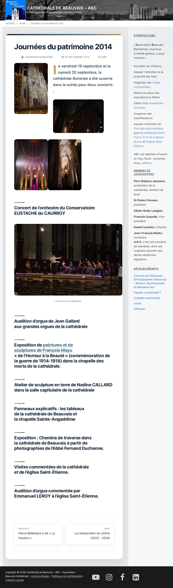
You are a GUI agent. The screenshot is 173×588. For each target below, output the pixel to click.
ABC (104, 57)
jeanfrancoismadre (38, 57)
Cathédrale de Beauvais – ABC (62, 8)
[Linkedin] (136, 577)
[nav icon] (166, 10)
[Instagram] (109, 577)
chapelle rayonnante (147, 298)
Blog (23, 23)
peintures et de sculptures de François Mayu (43, 347)
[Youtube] (95, 577)
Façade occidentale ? (147, 292)
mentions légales (40, 576)
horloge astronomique (149, 128)
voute (137, 303)
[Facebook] (122, 577)
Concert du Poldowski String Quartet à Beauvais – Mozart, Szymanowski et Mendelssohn (150, 281)
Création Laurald (14, 580)
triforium (139, 308)
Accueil (10, 23)
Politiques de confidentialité (67, 576)
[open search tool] (159, 10)
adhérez (146, 163)
